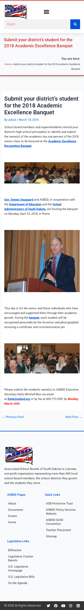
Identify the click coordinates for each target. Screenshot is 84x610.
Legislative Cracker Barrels (20, 558)
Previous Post (13, 417)
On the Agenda (17, 583)
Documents (15, 510)
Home (7, 64)
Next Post (73, 417)
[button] (46, 12)
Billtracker (14, 550)
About (12, 503)
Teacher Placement (58, 530)
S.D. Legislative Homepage (18, 568)
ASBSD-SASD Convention (54, 522)
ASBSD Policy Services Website (61, 511)
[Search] (75, 24)
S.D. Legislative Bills (21, 577)
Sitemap (51, 536)
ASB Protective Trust (59, 503)
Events (12, 516)
